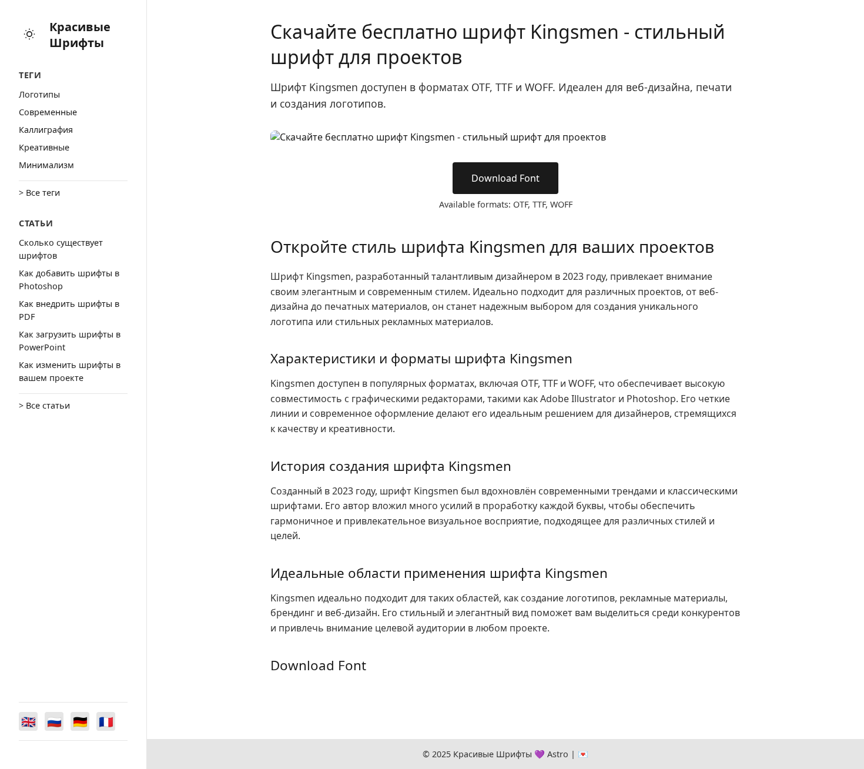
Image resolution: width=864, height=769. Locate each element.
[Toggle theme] (29, 35)
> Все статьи (44, 405)
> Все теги (39, 192)
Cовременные (48, 112)
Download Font (505, 178)
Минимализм (46, 164)
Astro (557, 754)
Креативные (44, 147)
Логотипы (39, 94)
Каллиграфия (46, 129)
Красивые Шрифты (79, 35)
